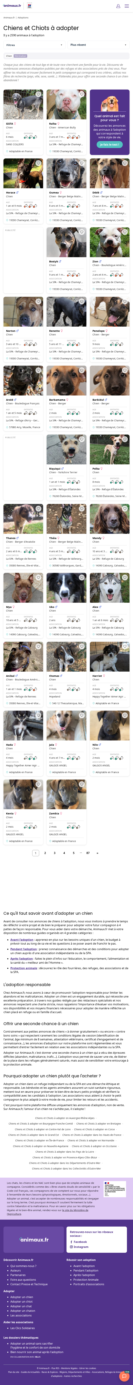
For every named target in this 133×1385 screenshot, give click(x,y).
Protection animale (23, 968)
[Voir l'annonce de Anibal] (23, 674)
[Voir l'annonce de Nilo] (110, 743)
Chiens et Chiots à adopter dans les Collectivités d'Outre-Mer (66, 1168)
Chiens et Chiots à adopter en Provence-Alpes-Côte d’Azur (65, 1157)
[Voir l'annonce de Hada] (23, 743)
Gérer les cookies (87, 1368)
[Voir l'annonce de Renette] (66, 329)
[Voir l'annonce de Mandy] (110, 536)
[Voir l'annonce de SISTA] (23, 122)
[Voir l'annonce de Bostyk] (66, 260)
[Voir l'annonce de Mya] (23, 605)
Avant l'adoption (21, 940)
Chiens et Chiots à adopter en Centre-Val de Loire (43, 1129)
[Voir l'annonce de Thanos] (23, 536)
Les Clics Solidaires (22, 1328)
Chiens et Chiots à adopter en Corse (94, 1129)
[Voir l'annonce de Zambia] (66, 812)
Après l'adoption (21, 959)
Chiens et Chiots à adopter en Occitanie (94, 1146)
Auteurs (15, 1270)
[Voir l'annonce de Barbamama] (66, 398)
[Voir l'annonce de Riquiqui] (66, 467)
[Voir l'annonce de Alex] (110, 605)
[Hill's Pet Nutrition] (28, 6)
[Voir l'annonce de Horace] (23, 191)
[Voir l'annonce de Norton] (23, 329)
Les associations (21, 1315)
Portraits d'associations (88, 1284)
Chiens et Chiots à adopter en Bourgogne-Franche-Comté (41, 1123)
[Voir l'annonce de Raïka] (66, 122)
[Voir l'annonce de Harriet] (110, 674)
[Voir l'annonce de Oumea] (66, 191)
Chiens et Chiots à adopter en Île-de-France (39, 1140)
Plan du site (13, 1372)
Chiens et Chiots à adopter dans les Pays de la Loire (65, 1151)
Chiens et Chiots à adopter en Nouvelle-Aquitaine (40, 1146)
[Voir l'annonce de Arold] (23, 398)
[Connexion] (118, 6)
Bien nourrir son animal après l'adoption (36, 1354)
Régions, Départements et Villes (75, 1372)
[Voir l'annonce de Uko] (66, 605)
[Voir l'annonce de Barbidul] (110, 398)
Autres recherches (73, 1376)
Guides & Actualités (30, 1372)
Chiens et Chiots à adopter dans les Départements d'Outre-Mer (64, 1163)
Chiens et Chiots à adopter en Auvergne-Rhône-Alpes (65, 1118)
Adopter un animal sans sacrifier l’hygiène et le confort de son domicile (35, 1345)
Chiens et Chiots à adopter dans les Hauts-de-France (91, 1134)
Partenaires (18, 1275)
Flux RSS (55, 1368)
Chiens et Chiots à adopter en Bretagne (98, 1123)
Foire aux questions (23, 1280)
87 (88, 853)
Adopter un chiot (21, 1301)
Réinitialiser (20, 55)
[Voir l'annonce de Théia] (66, 536)
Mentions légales (69, 1368)
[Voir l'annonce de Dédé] (110, 191)
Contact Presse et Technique (29, 1284)
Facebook (80, 1242)
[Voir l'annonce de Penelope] (110, 329)
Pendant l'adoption (23, 949)
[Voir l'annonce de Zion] (110, 260)
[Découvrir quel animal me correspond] (110, 122)
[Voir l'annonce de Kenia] (23, 812)
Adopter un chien (21, 1297)
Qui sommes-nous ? (23, 1266)
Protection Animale (86, 1280)
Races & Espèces (50, 1372)
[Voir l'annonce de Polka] (110, 467)
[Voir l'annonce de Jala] (66, 743)
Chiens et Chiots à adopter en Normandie (91, 1140)
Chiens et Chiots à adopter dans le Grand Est (33, 1134)
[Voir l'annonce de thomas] (66, 674)
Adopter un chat (21, 1306)
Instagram (81, 1247)
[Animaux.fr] (12, 6)
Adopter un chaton (22, 1311)
